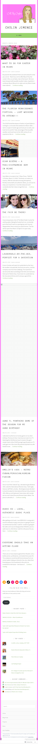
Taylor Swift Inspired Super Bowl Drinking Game (14, 632)
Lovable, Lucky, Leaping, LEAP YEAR (20, 643)
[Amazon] (4, 582)
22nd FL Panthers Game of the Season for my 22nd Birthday (18, 424)
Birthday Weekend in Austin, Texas (11, 621)
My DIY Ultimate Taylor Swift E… (27, 682)
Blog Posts (5, 717)
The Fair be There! (14, 212)
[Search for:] (19, 706)
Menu (20, 35)
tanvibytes (7, 691)
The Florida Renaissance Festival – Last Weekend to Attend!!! (18, 112)
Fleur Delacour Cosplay (17, 657)
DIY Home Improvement (11, 682)
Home (4, 713)
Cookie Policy (31, 737)
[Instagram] (12, 582)
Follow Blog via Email (19, 588)
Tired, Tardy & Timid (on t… (20, 685)
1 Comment (13, 432)
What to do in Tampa (17, 691)
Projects (5, 722)
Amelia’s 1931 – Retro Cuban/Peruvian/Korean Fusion (16, 473)
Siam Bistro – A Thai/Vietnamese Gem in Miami (15, 165)
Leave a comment (15, 71)
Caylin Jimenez (19, 27)
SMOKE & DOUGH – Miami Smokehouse (13, 617)
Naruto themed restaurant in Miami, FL (20, 650)
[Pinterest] (25, 582)
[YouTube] (16, 582)
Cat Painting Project (16, 664)
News (4, 726)
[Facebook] (21, 582)
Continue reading (18, 85)
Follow (6, 602)
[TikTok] (8, 582)
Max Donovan (8, 685)
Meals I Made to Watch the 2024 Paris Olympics (14, 613)
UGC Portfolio (6, 730)
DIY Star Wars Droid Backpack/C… (22, 687)
